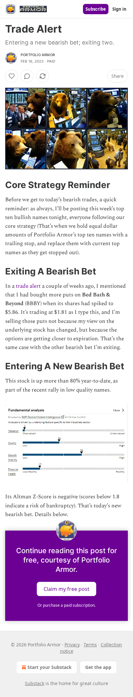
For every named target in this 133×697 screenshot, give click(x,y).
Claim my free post (66, 588)
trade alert (28, 286)
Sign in (119, 9)
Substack (34, 683)
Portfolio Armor (38, 55)
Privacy (72, 645)
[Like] (11, 76)
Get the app (98, 667)
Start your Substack (49, 667)
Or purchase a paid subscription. (66, 605)
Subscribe (96, 9)
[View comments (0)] (27, 76)
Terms (90, 645)
